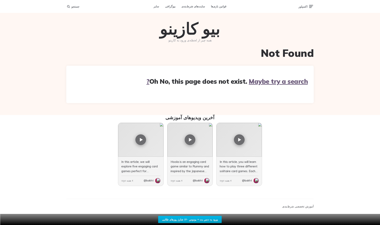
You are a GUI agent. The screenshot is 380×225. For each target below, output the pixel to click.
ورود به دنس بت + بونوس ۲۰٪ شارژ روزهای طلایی (190, 219)
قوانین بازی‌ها (218, 6)
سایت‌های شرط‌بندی (193, 6)
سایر (156, 6)
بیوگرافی (170, 6)
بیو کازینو (190, 28)
